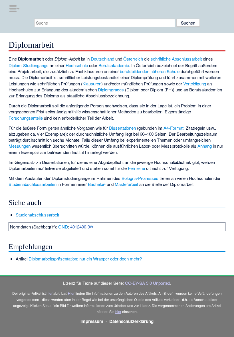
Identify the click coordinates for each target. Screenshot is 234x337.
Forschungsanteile (26, 118)
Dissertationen (122, 128)
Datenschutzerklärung (131, 321)
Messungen (20, 146)
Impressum (91, 321)
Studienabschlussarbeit (37, 215)
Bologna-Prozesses (140, 178)
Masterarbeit (126, 184)
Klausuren (91, 84)
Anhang (204, 146)
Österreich (133, 59)
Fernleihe (136, 168)
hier (50, 293)
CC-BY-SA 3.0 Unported (147, 283)
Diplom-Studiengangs (29, 65)
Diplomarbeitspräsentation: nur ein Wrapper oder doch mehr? (85, 259)
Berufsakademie (113, 65)
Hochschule (77, 65)
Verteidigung (194, 84)
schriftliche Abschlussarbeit (176, 59)
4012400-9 (80, 227)
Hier (71, 293)
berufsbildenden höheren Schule (149, 71)
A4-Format (173, 128)
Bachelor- (97, 184)
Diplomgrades (111, 90)
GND (63, 227)
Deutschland (102, 59)
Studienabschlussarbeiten (33, 184)
